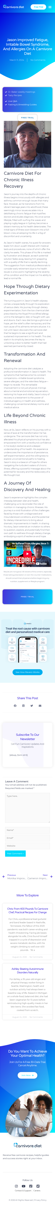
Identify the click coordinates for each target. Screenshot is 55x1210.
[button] (50, 7)
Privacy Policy (40, 1200)
